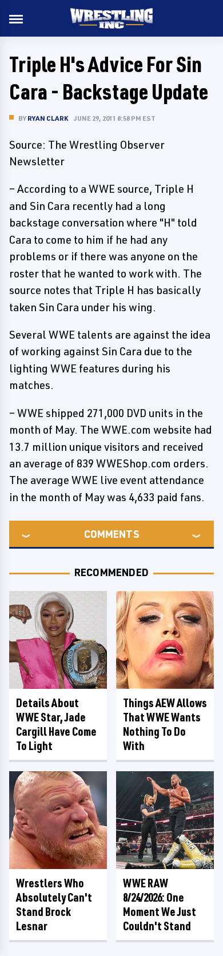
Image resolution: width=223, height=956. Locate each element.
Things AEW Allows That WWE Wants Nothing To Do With (165, 724)
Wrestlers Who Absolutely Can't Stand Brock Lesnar (54, 904)
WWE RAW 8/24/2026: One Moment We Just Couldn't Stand (159, 904)
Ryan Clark (47, 118)
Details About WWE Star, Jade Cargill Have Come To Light (56, 724)
